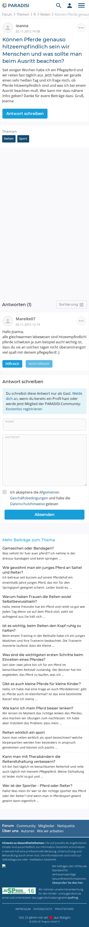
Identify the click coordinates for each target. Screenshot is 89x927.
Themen (23, 14)
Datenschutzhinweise (27, 503)
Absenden (44, 514)
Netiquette (66, 825)
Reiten (45, 14)
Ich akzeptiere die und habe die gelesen (40, 498)
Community (26, 825)
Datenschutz (42, 909)
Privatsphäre (64, 909)
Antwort (12, 437)
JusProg (73, 897)
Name (9, 421)
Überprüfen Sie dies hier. (67, 883)
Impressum (23, 909)
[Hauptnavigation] (81, 5)
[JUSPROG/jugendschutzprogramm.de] (19, 890)
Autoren (27, 831)
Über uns (10, 831)
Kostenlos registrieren (24, 409)
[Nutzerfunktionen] (69, 5)
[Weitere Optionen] (81, 27)
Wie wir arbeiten (50, 831)
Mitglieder (46, 825)
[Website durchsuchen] (58, 5)
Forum (7, 14)
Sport (23, 138)
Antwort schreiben (25, 113)
